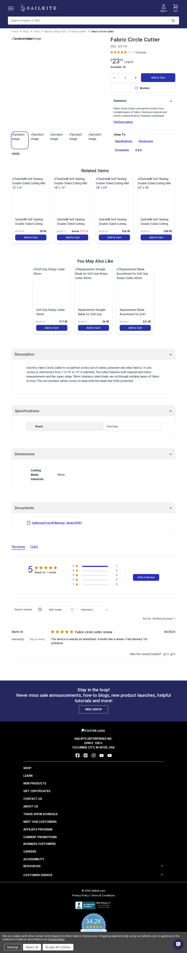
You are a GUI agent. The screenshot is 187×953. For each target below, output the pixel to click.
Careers (29, 851)
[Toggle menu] (12, 8)
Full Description (123, 122)
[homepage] (38, 8)
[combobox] (94, 609)
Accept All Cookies (57, 947)
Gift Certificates (36, 791)
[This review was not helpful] (171, 654)
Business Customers (39, 844)
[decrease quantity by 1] (114, 77)
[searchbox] (24, 609)
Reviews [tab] (18, 547)
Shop (27, 768)
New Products (34, 783)
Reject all (32, 947)
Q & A (138, 149)
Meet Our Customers (40, 822)
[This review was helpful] (165, 654)
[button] (20, 140)
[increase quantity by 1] (135, 77)
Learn (28, 775)
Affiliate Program (37, 829)
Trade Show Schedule (40, 814)
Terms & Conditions (103, 895)
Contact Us (32, 798)
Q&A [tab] (34, 547)
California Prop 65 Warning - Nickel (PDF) (57, 522)
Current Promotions (40, 837)
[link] (30, 210)
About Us (30, 806)
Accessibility (33, 859)
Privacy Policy (80, 895)
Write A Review (146, 577)
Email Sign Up (93, 709)
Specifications (123, 141)
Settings (12, 947)
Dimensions (146, 141)
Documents (122, 149)
